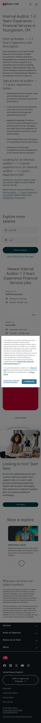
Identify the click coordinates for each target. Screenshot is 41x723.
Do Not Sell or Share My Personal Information (11, 381)
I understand (29, 381)
